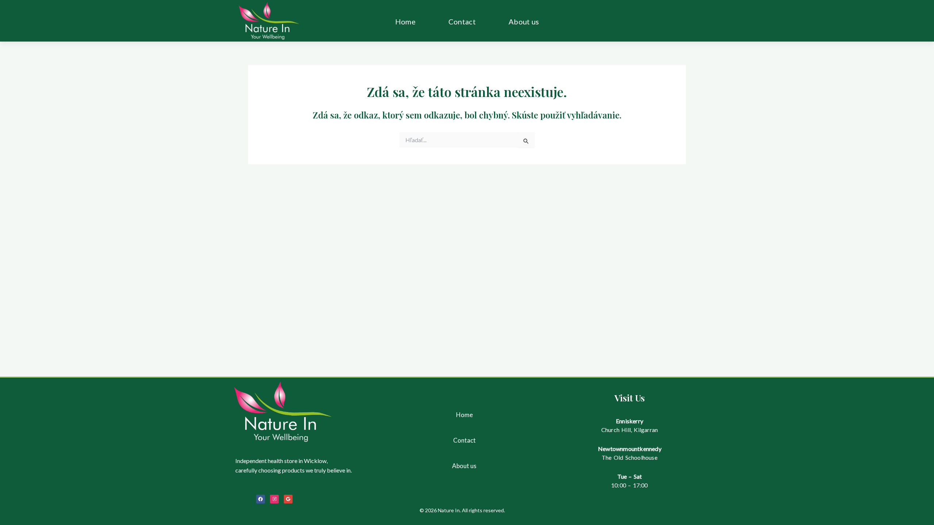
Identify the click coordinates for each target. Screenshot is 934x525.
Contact (462, 21)
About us (524, 21)
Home (405, 21)
